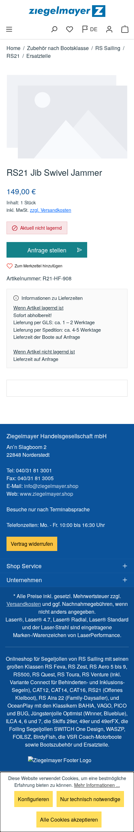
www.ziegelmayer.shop (46, 493)
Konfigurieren (33, 799)
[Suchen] (54, 29)
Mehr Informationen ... (97, 785)
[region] (67, 116)
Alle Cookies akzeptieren (69, 819)
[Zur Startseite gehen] (67, 11)
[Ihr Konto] (109, 29)
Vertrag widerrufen (32, 543)
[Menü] (9, 29)
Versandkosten (24, 604)
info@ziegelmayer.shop (51, 486)
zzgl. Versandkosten (50, 210)
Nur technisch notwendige (90, 799)
